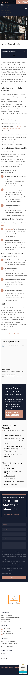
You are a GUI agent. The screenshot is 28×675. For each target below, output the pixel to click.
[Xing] (10, 2)
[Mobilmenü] (26, 8)
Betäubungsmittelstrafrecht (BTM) (12, 472)
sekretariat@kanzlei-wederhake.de (14, 376)
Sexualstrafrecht (9, 469)
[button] (25, 52)
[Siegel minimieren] (26, 665)
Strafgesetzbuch (14, 128)
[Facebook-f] (13, 2)
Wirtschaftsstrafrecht (10, 484)
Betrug (19, 126)
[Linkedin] (7, 2)
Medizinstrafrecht (9, 476)
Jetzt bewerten (14, 600)
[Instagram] (5, 2)
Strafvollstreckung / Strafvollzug (14, 482)
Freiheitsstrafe (9, 229)
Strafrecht (7, 466)
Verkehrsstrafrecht (9, 479)
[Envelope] (2, 2)
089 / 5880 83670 (10, 375)
